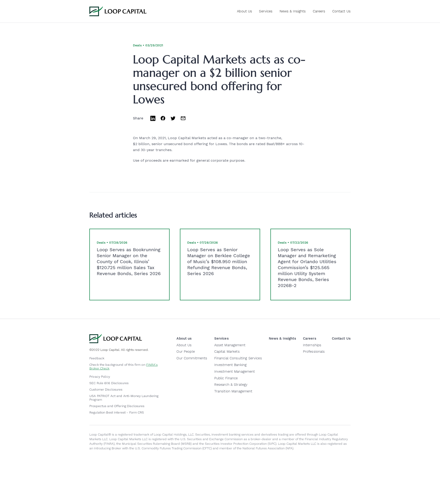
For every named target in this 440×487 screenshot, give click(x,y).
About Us (184, 345)
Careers (319, 11)
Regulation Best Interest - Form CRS (116, 412)
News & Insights (293, 11)
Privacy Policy (99, 376)
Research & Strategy (231, 385)
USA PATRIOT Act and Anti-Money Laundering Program (123, 397)
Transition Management (233, 391)
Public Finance (226, 378)
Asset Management (229, 345)
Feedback (96, 358)
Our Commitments (191, 358)
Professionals (314, 351)
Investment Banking (230, 365)
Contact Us (341, 11)
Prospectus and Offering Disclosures (117, 406)
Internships (312, 345)
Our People (185, 351)
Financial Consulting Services (238, 358)
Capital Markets (227, 351)
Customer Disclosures (106, 389)
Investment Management (234, 371)
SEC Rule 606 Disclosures (109, 383)
